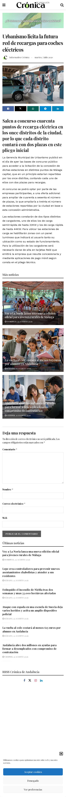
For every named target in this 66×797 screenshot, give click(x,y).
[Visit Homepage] (32, 5)
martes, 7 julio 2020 (44, 57)
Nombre (7, 489)
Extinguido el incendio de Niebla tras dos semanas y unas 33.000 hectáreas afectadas (29, 591)
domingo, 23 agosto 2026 (19, 321)
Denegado (33, 780)
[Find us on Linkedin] (41, 680)
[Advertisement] (33, 723)
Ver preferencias (33, 789)
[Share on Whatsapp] (33, 108)
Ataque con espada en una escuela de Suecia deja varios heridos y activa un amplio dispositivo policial (32, 610)
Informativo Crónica (19, 57)
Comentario (9, 449)
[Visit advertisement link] (33, 23)
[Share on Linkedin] (58, 108)
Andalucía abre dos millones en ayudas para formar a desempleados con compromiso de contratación (30, 407)
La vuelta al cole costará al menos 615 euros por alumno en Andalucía (33, 362)
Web (4, 517)
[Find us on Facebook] (24, 680)
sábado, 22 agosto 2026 (18, 368)
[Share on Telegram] (45, 108)
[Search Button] (62, 5)
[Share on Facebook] (8, 108)
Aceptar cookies (33, 772)
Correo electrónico (13, 503)
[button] (61, 753)
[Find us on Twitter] (29, 680)
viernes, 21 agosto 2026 (18, 415)
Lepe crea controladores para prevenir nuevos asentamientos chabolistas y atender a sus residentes (31, 572)
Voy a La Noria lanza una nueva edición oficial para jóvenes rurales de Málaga (30, 315)
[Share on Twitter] (20, 108)
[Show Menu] (3, 5)
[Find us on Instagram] (35, 680)
